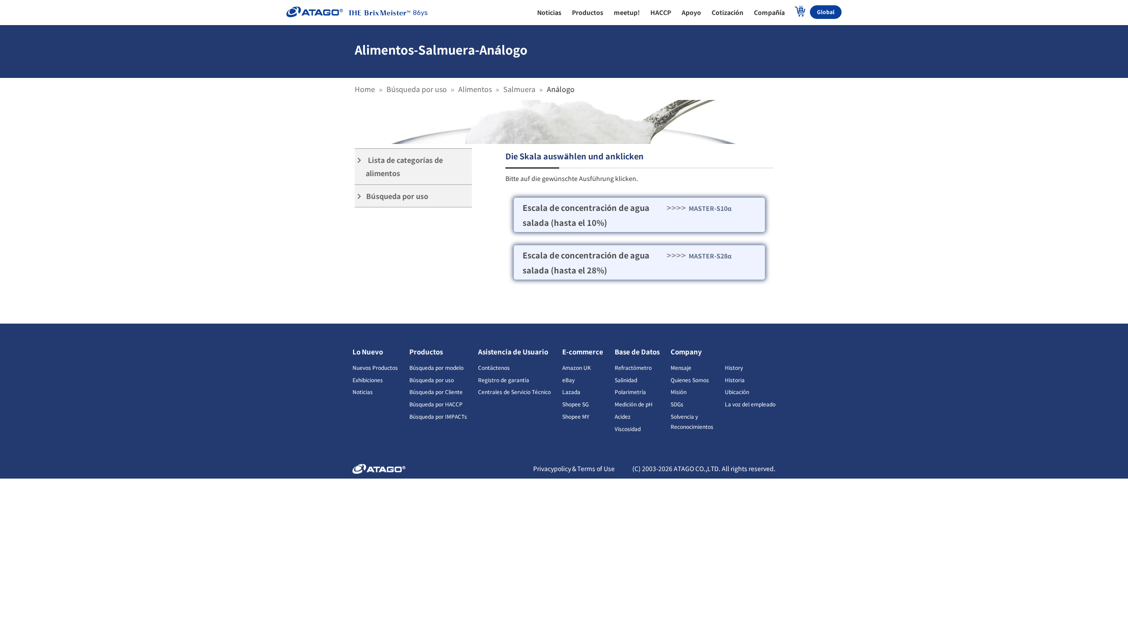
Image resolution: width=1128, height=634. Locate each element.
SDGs (677, 404)
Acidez (623, 416)
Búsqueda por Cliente (436, 391)
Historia (735, 379)
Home (365, 89)
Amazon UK (576, 367)
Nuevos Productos (375, 367)
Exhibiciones (367, 379)
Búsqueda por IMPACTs (438, 416)
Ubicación (737, 391)
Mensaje (681, 367)
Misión (678, 391)
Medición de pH (634, 404)
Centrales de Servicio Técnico (514, 391)
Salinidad (626, 379)
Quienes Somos (690, 379)
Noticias (362, 391)
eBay (568, 379)
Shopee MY (575, 416)
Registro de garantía (503, 379)
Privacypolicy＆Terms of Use (574, 468)
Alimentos (475, 89)
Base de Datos (637, 351)
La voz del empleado (750, 404)
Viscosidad (628, 428)
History (734, 367)
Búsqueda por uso (416, 89)
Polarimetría (630, 391)
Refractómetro (633, 367)
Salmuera (519, 89)
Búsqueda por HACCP (436, 404)
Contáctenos (494, 367)
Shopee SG (575, 404)
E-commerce (582, 351)
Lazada (571, 391)
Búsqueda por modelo (436, 367)
